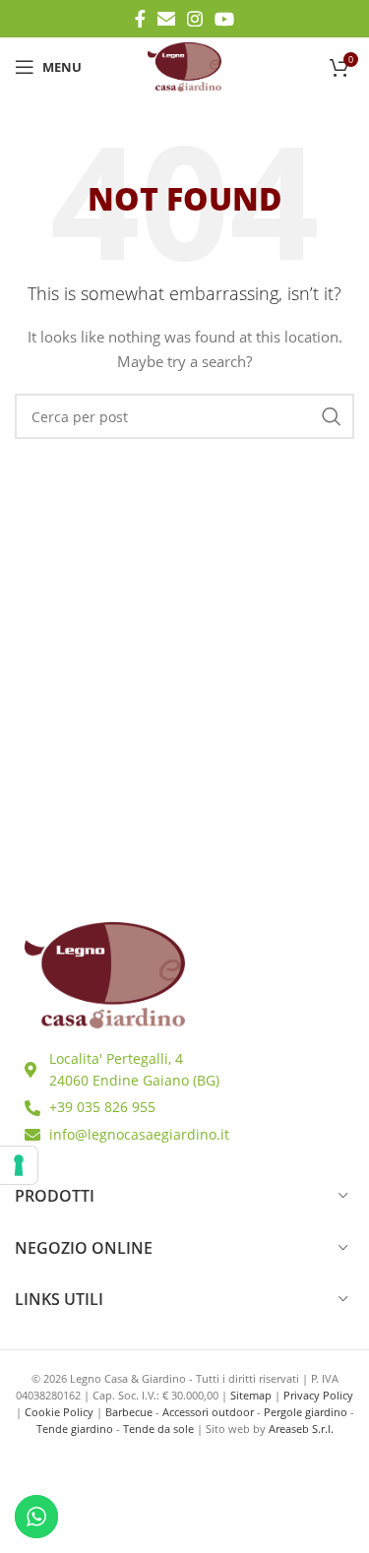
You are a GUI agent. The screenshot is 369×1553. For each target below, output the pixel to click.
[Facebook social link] (140, 18)
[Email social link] (166, 18)
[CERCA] (331, 416)
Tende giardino (74, 1428)
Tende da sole (158, 1428)
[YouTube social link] (224, 18)
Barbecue (129, 1411)
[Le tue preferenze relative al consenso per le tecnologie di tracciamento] (18, 1165)
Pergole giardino (305, 1411)
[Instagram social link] (195, 18)
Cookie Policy (59, 1411)
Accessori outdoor (208, 1411)
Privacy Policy (318, 1395)
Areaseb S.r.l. (301, 1428)
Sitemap (251, 1395)
